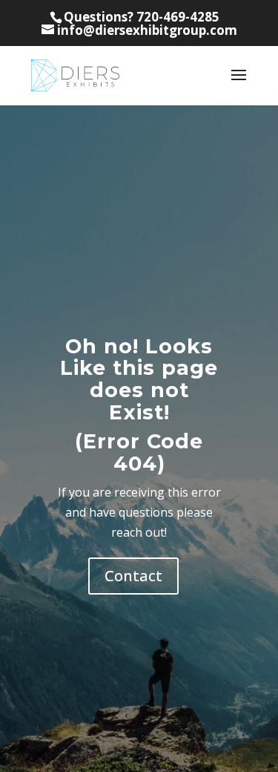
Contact (133, 576)
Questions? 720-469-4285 (141, 16)
